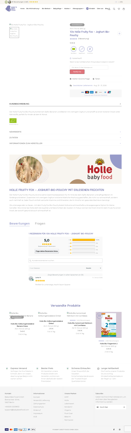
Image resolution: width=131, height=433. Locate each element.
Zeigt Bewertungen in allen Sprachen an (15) (65, 275)
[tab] (19, 223)
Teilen (97, 79)
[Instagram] (119, 429)
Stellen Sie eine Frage (81, 79)
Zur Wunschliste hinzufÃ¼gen (119, 33)
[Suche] (114, 9)
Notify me (77, 72)
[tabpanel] (65, 263)
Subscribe (124, 407)
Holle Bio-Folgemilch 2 (108, 344)
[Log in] (109, 9)
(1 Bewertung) (83, 39)
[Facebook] (114, 429)
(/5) (20, 2)
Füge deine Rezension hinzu (47, 251)
